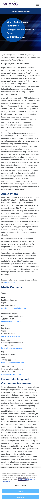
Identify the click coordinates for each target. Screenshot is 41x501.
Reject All (20, 491)
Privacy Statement (24, 479)
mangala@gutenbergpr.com (12, 321)
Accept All (20, 497)
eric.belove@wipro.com (10, 336)
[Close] (38, 471)
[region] (20, 484)
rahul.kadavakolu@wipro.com (12, 362)
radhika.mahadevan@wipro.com (13, 308)
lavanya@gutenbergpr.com (11, 348)
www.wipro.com (9, 282)
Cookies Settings (20, 485)
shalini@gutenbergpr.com (11, 374)
